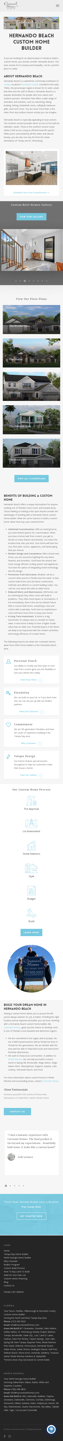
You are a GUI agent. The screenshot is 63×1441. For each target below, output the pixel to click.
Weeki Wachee (15, 1059)
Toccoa (18, 1410)
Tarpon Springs (36, 1338)
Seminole (35, 1352)
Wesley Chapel (39, 1331)
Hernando (43, 1311)
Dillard (18, 1403)
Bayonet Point (34, 1342)
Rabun (28, 1382)
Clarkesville (19, 1399)
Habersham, (19, 1382)
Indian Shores (23, 1349)
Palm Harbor (50, 1328)
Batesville (31, 1396)
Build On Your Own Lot (15, 1275)
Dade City (28, 1335)
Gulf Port (52, 1349)
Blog (6, 1282)
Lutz (36, 1335)
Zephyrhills (41, 1356)
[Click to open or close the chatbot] (51, 1429)
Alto (24, 1396)
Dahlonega (50, 1399)
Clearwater (29, 1328)
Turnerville (32, 1410)
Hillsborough (30, 1311)
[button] (57, 5)
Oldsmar (19, 1345)
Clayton (49, 1396)
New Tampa (20, 1342)
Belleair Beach (10, 1352)
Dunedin (39, 1328)
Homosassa (30, 1345)
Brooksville (17, 1335)
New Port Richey (20, 1338)
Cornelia (39, 1399)
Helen (33, 1403)
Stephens (8, 1385)
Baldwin (41, 1396)
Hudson (7, 1338)
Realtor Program (12, 1264)
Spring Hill (8, 1342)
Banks (35, 1382)
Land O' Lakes (46, 1335)
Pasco (12, 1311)
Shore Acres (24, 1352)
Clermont (30, 1399)
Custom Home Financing (15, 1278)
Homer (51, 1403)
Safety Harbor (10, 1331)
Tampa (7, 1335)
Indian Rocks (10, 1349)
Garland (25, 1403)
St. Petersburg (25, 1331)
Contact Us (9, 1285)
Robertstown (14, 1406)
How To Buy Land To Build (16, 1271)
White (42, 1382)
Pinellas (19, 1311)
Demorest (8, 1403)
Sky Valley (46, 1406)
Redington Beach (39, 1349)
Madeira (45, 1352)
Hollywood (42, 1403)
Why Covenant (11, 1261)
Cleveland (8, 1399)
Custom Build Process (14, 1268)
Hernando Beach (45, 1345)
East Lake (50, 1338)
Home (7, 1250)
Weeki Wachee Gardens (22, 1356)
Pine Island (9, 1345)
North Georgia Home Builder (17, 1257)
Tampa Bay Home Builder (16, 1254)
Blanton (51, 1331)
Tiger (11, 1410)
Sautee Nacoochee (31, 1406)
